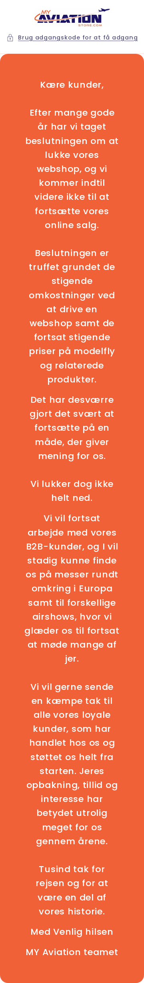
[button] (72, 38)
